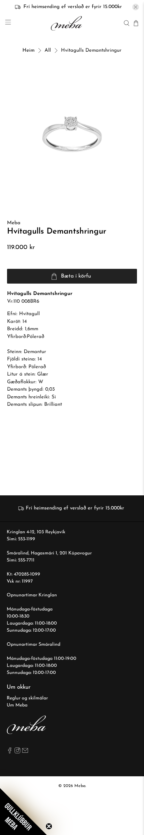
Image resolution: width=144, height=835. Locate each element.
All (48, 50)
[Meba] (67, 23)
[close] (135, 7)
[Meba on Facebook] (10, 752)
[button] (23, 811)
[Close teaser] (49, 826)
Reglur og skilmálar (27, 698)
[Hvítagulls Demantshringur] (72, 134)
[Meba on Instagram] (17, 752)
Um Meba (17, 705)
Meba (13, 223)
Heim (28, 50)
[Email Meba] (25, 752)
